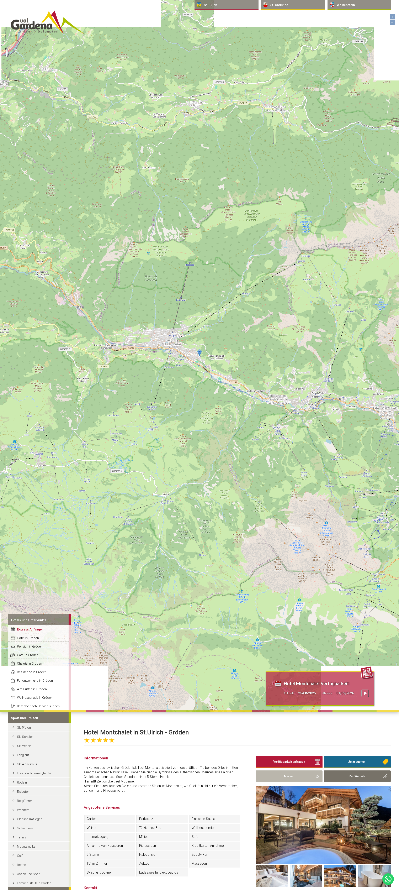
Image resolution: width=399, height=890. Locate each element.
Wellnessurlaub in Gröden (35, 698)
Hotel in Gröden (28, 638)
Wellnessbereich (203, 828)
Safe (195, 837)
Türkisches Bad (150, 828)
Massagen (199, 863)
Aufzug (144, 863)
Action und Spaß (28, 874)
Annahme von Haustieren (105, 846)
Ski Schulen (25, 737)
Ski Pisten (24, 727)
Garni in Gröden (27, 655)
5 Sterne (93, 855)
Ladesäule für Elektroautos (158, 872)
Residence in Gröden (32, 672)
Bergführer (24, 801)
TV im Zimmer (97, 863)
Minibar (144, 837)
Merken (289, 776)
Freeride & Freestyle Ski (34, 773)
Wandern (23, 810)
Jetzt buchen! (357, 761)
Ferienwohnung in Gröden (35, 680)
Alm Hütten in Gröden (32, 689)
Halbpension (148, 855)
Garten (91, 819)
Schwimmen (25, 828)
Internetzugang (97, 837)
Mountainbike (26, 846)
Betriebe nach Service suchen (38, 706)
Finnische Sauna (203, 819)
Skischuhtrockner (99, 872)
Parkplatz (146, 819)
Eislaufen (23, 792)
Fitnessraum (148, 846)
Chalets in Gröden (29, 663)
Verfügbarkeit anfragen (289, 761)
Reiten (21, 865)
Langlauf (23, 755)
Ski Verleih (24, 746)
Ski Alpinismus (27, 764)
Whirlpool (93, 828)
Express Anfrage (29, 629)
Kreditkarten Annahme (208, 846)
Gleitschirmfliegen (29, 819)
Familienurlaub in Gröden (34, 883)
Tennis (21, 837)
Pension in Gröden (30, 646)
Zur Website (357, 776)
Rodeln (22, 782)
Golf (20, 856)
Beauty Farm (201, 855)
